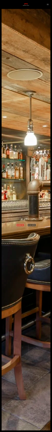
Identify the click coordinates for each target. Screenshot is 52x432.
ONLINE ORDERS (31, 225)
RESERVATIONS (20, 225)
